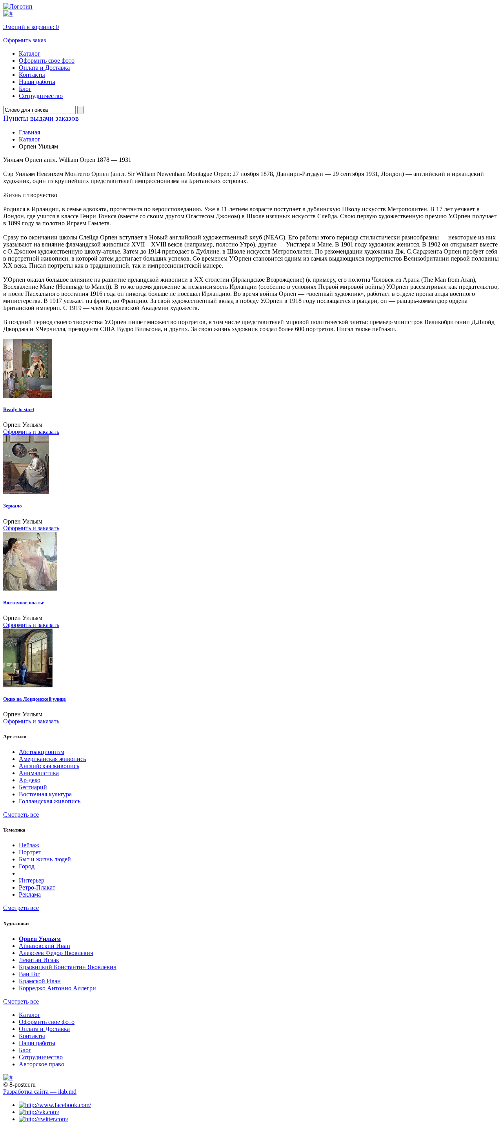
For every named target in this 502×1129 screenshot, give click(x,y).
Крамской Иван (40, 981)
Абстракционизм (41, 751)
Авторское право (41, 1064)
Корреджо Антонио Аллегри (57, 988)
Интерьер (31, 880)
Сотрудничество (41, 95)
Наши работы (37, 81)
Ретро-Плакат (37, 887)
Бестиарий (33, 787)
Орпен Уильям (40, 938)
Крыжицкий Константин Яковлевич (67, 967)
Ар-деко (29, 780)
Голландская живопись (49, 801)
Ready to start (18, 409)
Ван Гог (29, 974)
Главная (29, 132)
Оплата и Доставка (44, 67)
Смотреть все (21, 814)
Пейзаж (29, 845)
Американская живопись (52, 759)
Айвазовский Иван (44, 945)
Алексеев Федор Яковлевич (56, 953)
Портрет (30, 852)
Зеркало (12, 506)
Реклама (30, 894)
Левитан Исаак (39, 960)
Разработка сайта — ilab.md (39, 1091)
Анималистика (39, 773)
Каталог (29, 53)
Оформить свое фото (47, 60)
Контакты (32, 74)
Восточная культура (45, 794)
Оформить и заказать (31, 431)
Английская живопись (49, 766)
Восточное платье (23, 602)
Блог (25, 88)
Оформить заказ (24, 40)
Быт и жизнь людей (45, 859)
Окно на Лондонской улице (34, 699)
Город (27, 866)
